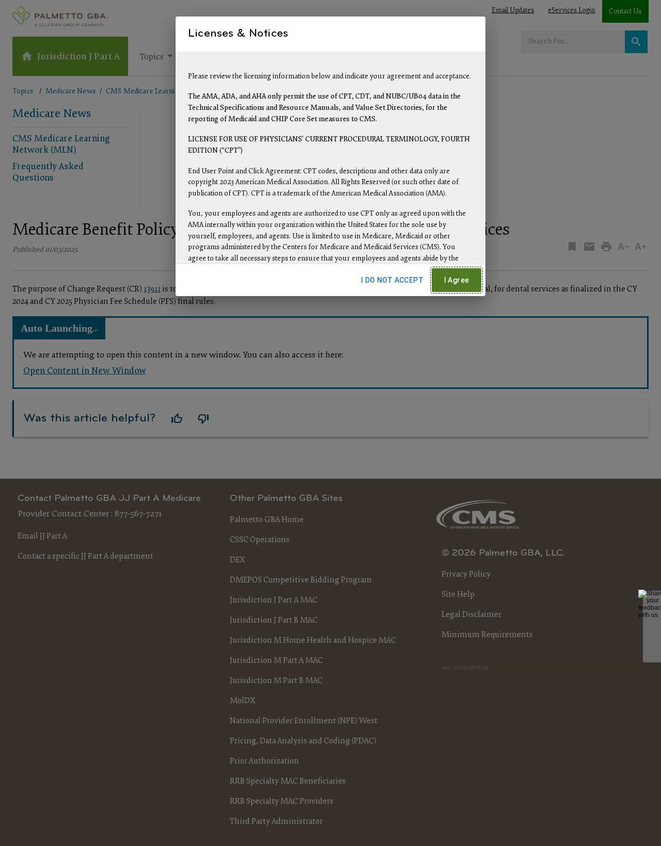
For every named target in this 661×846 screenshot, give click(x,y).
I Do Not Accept (392, 280)
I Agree (456, 280)
